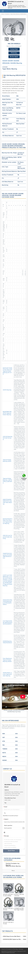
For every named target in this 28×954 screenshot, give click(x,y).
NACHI (4, 756)
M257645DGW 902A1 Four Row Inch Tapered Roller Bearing (7, 521)
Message (6, 836)
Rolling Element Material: (7, 125)
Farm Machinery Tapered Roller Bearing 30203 (7, 660)
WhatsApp (14, 53)
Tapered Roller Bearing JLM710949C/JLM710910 (7, 481)
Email (5, 807)
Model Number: (6, 99)
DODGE (4, 760)
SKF (3, 737)
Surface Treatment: (8, 129)
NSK (3, 733)
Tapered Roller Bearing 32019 (7, 460)
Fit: (3, 132)
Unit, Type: (5, 119)
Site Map (16, 949)
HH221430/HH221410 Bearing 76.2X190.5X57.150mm (7, 602)
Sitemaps (21, 949)
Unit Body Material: (8, 135)
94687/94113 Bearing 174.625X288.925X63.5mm (7, 556)
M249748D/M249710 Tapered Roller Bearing (7, 413)
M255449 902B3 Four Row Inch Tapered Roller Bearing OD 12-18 (7, 371)
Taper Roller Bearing (14, 14)
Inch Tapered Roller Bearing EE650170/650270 (7, 622)
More (13, 870)
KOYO (4, 753)
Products (7, 14)
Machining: (5, 185)
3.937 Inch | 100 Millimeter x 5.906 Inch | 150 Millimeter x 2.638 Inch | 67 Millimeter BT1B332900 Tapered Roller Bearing (7, 580)
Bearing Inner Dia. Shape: (7, 104)
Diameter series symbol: (7, 114)
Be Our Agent (14, 56)
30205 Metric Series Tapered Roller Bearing (7, 674)
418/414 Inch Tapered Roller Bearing (7, 537)
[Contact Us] (24, 477)
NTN (3, 741)
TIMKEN (4, 749)
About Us (3, 949)
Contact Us (10, 949)
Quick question (8, 825)
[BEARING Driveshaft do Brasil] (4, 3)
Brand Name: (6, 96)
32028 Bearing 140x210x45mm (7, 642)
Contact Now (14, 49)
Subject (5, 819)
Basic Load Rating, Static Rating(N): (7, 109)
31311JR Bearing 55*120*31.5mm (7, 438)
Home (2, 14)
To (4, 813)
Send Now (11, 851)
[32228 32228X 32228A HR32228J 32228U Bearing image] (14, 29)
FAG (3, 745)
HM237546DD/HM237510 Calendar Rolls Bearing (7, 502)
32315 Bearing (7, 390)
